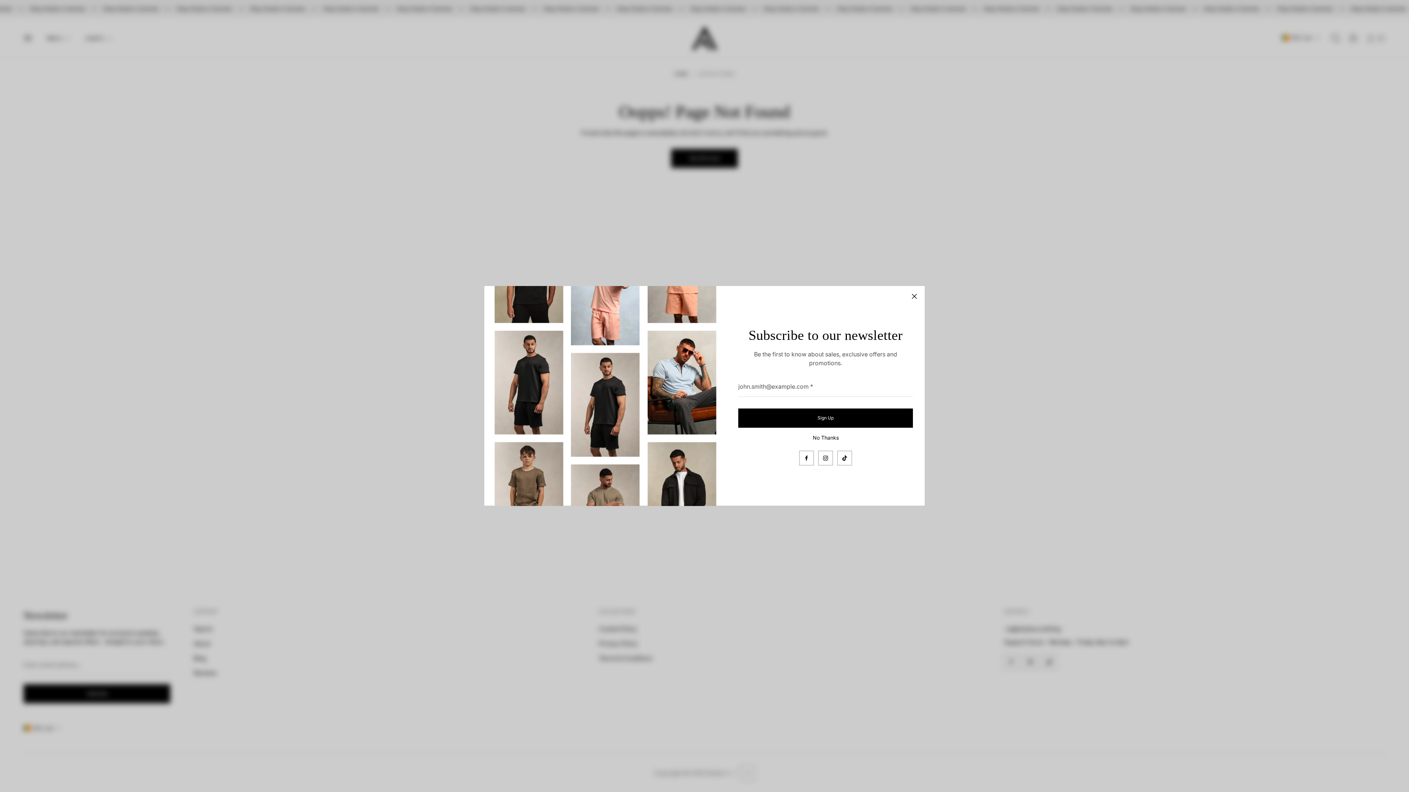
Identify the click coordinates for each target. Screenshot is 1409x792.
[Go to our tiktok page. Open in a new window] (844, 458)
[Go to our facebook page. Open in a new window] (806, 458)
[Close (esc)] (914, 296)
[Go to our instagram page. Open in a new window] (825, 458)
